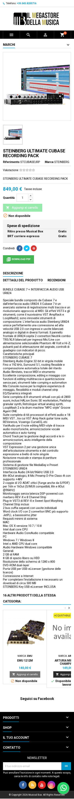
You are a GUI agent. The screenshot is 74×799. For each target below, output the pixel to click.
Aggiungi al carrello (22, 207)
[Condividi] (19, 248)
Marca (49, 162)
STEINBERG (61, 162)
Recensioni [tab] (57, 280)
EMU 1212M (25, 660)
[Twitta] (27, 248)
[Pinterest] (34, 248)
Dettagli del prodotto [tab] (23, 280)
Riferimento (11, 162)
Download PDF (18, 259)
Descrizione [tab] (13, 273)
